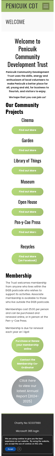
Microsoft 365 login (27, 431)
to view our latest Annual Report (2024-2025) (27, 391)
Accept (10, 449)
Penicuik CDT (22, 5)
